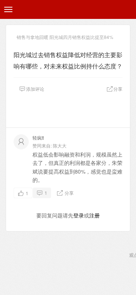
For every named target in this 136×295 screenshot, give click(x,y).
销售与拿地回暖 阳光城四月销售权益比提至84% (65, 37)
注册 (94, 215)
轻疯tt (38, 137)
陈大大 (59, 145)
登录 (78, 215)
